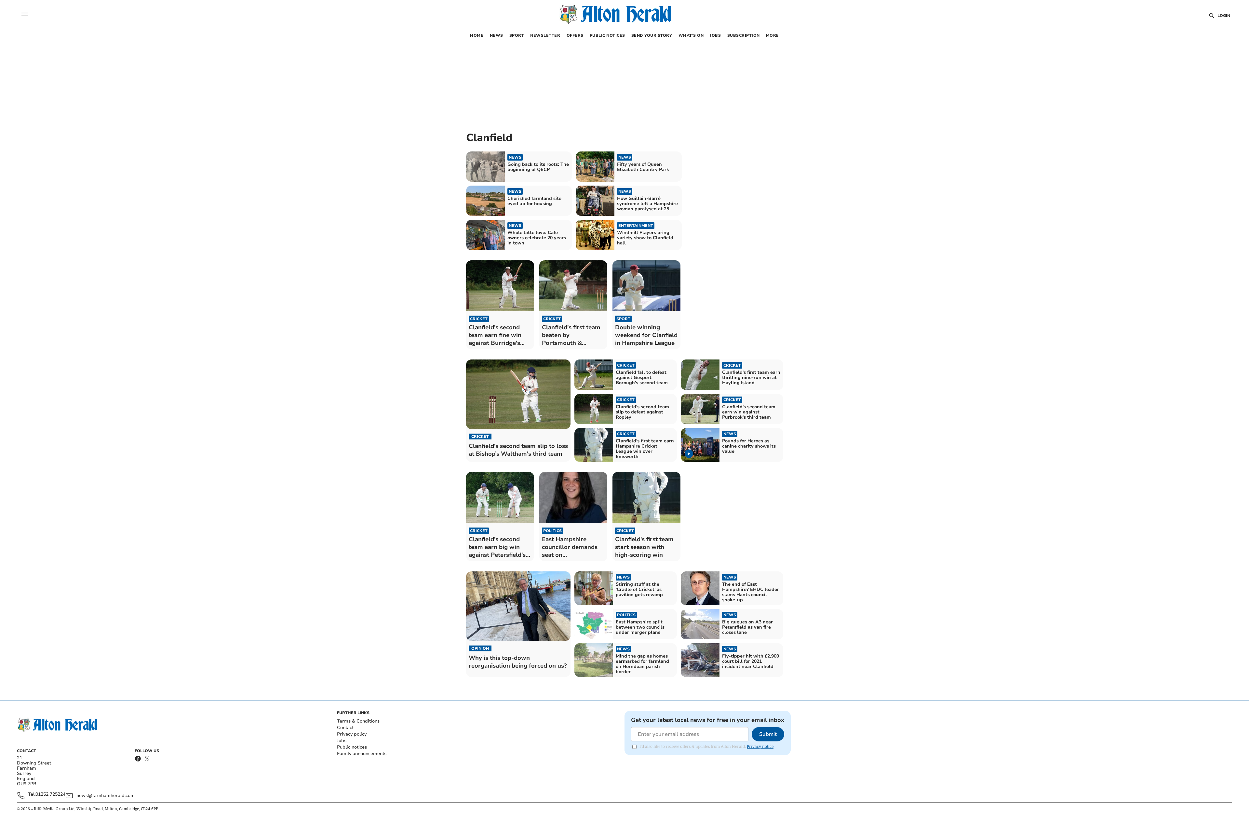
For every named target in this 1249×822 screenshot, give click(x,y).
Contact (345, 727)
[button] (25, 14)
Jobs (341, 740)
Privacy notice (760, 746)
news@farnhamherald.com (105, 795)
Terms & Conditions (358, 721)
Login (1223, 15)
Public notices (352, 747)
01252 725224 (50, 794)
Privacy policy (352, 734)
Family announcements (361, 753)
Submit (768, 734)
